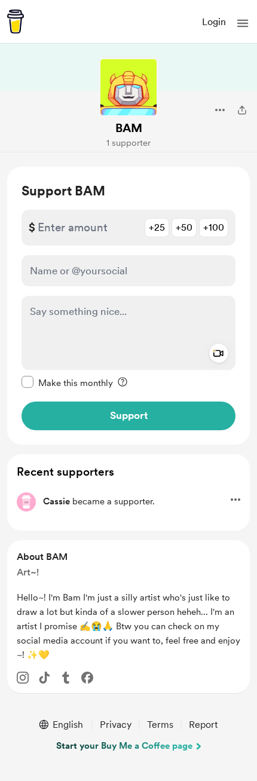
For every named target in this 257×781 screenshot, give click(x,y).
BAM (128, 128)
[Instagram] (23, 678)
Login (214, 21)
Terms (160, 724)
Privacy (115, 724)
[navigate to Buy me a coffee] (15, 21)
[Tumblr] (66, 678)
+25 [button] (157, 227)
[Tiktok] (44, 678)
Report (203, 724)
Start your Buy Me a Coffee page (124, 745)
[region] (128, 306)
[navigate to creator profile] (128, 87)
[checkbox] (67, 382)
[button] (242, 23)
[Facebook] (87, 678)
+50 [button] (184, 227)
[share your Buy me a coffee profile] (242, 110)
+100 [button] (213, 227)
